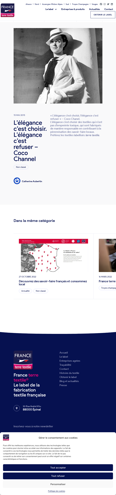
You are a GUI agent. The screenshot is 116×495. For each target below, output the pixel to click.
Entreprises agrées (70, 360)
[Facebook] (101, 4)
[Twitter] (108, 4)
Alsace (29, 4)
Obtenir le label (68, 377)
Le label (49, 9)
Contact (108, 9)
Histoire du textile (69, 372)
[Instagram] (104, 4)
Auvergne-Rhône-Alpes (52, 4)
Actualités (94, 9)
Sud (67, 4)
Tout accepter (58, 467)
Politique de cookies (56, 491)
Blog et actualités (69, 381)
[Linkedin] (112, 4)
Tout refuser (58, 475)
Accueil (64, 352)
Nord (37, 4)
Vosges (95, 4)
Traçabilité (65, 364)
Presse (63, 385)
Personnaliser (58, 484)
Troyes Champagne (80, 4)
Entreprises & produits (73, 9)
